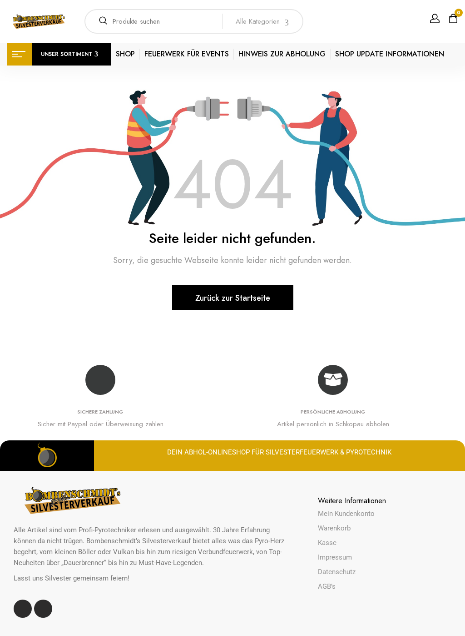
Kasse (327, 543)
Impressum (335, 557)
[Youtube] (43, 609)
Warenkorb (334, 528)
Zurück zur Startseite (232, 298)
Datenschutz (337, 572)
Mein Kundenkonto (346, 514)
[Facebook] (23, 609)
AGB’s (327, 586)
